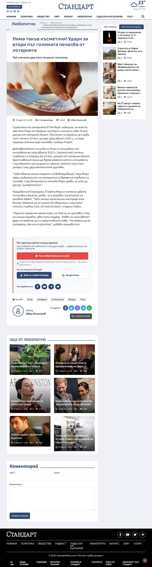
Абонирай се (14, 6)
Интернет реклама (55, 563)
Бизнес (114, 543)
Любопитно (56, 22)
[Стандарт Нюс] (22, 536)
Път (82, 299)
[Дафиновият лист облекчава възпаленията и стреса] (30, 359)
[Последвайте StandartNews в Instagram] (11, 11)
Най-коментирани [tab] (131, 26)
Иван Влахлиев (79, 120)
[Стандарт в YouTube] (44, 286)
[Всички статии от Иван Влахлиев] (18, 310)
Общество (44, 543)
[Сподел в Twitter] (71, 307)
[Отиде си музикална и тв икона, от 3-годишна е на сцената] (109, 37)
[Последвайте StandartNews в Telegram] (18, 11)
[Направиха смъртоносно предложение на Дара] (74, 359)
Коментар (16, 484)
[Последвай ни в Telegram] (142, 535)
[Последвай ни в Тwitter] (135, 535)
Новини (43, 22)
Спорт (137, 543)
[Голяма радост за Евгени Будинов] (30, 431)
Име (12, 473)
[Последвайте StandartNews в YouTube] (14, 11)
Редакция (41, 562)
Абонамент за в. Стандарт (130, 563)
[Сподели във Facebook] (65, 307)
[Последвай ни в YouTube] (128, 535)
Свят (126, 543)
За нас (12, 563)
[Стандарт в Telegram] (51, 286)
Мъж (30, 299)
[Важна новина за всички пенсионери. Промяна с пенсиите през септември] (109, 92)
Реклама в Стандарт (76, 563)
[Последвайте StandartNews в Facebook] (8, 11)
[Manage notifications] (145, 560)
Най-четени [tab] (110, 26)
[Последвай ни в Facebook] (120, 535)
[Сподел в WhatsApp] (89, 307)
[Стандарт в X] (58, 286)
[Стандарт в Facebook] (37, 286)
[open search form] (143, 16)
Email (57, 473)
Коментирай (82, 316)
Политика (27, 543)
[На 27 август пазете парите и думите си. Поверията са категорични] (109, 108)
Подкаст (60, 543)
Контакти (97, 562)
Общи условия (24, 563)
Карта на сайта (110, 563)
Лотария (42, 299)
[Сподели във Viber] (77, 307)
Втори (72, 299)
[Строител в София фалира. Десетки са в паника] (109, 53)
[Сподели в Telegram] (83, 307)
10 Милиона (58, 299)
